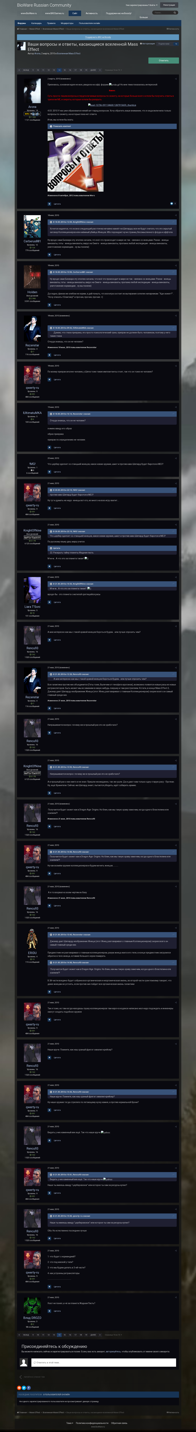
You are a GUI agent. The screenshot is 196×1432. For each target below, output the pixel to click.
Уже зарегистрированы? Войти (141, 5)
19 (86, 70)
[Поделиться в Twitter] (24, 1388)
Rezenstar (32, 345)
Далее (93, 70)
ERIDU (32, 953)
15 (65, 70)
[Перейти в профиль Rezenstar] (32, 329)
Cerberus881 (32, 241)
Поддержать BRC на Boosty (98, 37)
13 (54, 70)
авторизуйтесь (113, 1351)
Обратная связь (119, 1423)
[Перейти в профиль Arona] (21, 46)
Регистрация (169, 5)
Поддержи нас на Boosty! (118, 13)
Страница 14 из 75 (113, 70)
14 (59, 70)
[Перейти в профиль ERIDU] (32, 938)
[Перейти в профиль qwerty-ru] (32, 375)
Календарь (36, 23)
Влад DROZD (32, 1318)
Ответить (164, 60)
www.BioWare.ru (29, 13)
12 (48, 70)
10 (38, 70)
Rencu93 (32, 648)
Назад (26, 70)
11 (43, 70)
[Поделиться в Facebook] (28, 1388)
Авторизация (148, 43)
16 (176, 44)
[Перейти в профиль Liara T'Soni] (32, 590)
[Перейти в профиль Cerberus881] (32, 226)
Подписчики (163, 44)
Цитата (57, 204)
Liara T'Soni (32, 607)
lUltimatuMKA (32, 413)
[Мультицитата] (49, 204)
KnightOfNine (32, 530)
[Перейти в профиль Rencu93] (32, 635)
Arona (37, 53)
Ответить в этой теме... (48, 1362)
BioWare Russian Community (44, 5)
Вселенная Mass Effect (68, 53)
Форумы (21, 23)
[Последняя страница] (100, 70)
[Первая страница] (19, 70)
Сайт (74, 13)
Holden (32, 292)
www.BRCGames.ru (54, 13)
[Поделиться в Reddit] (19, 1388)
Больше (144, 17)
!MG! (32, 464)
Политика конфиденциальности (92, 1423)
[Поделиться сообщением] (176, 79)
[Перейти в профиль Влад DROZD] (32, 1305)
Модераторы (67, 23)
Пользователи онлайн (89, 23)
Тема (69, 1423)
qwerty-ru (32, 388)
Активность (92, 13)
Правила (51, 23)
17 (75, 70)
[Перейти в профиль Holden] (32, 276)
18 (81, 70)
